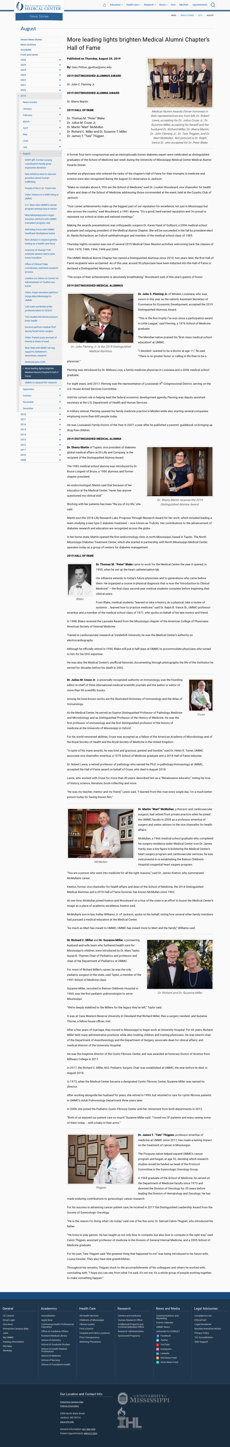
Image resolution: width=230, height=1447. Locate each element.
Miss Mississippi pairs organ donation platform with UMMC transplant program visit (41, 219)
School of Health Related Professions (54, 1350)
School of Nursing (50, 1360)
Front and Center (29, 54)
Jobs (5, 1333)
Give (173, 4)
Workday (7, 1350)
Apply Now (47, 1320)
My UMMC (8, 1337)
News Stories (39, 16)
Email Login (9, 1320)
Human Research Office (130, 1320)
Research (149, 4)
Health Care (132, 4)
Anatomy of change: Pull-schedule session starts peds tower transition (40, 254)
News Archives (28, 44)
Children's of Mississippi (91, 1320)
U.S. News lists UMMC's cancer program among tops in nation (41, 207)
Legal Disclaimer (202, 1324)
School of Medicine (51, 1356)
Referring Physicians (90, 1342)
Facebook (165, 1336)
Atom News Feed (168, 1362)
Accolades (26, 49)
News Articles (30, 102)
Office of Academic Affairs (54, 1331)
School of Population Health (55, 1364)
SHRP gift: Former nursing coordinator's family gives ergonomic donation (38, 164)
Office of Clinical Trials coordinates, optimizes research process (41, 268)
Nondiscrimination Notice (207, 1328)
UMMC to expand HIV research (41, 382)
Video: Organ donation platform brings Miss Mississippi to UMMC (41, 296)
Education (115, 4)
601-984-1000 (88, 1429)
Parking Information (13, 1342)
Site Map (7, 1346)
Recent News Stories (31, 39)
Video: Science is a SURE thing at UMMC (42, 196)
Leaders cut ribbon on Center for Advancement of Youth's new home (42, 282)
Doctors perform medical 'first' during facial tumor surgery (40, 329)
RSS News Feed (168, 1358)
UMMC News (163, 1327)
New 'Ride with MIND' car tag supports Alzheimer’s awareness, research (40, 351)
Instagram (165, 1349)
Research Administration (131, 1331)
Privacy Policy (201, 1333)
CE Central (8, 1316)
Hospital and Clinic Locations (94, 1333)
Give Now (8, 1324)
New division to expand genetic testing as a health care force (41, 241)
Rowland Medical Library (54, 1336)
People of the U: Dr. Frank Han (40, 188)
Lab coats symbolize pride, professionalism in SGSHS (39, 308)
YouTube (164, 1344)
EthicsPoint (200, 1320)
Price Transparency (89, 1337)
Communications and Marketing (167, 1317)
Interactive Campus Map (15, 1328)
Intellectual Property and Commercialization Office (131, 1325)
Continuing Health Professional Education (57, 1325)
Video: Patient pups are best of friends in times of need (41, 339)
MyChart (183, 4)
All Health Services (88, 1316)
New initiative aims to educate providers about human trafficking (40, 178)
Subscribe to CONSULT (168, 1331)
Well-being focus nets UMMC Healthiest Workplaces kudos (40, 231)
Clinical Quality (87, 1324)
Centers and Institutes (129, 1316)
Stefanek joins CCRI (35, 362)
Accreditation (48, 1316)
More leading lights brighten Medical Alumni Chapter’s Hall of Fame (41, 372)
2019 (200, 15)
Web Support (201, 1342)
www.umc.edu (67, 1422)
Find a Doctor (86, 1328)
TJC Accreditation (203, 1337)
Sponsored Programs (129, 1336)
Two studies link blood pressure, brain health (41, 318)
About (162, 4)
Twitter (163, 1340)
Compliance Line (203, 1316)
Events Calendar (164, 1322)
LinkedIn (164, 1353)
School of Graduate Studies (55, 1344)
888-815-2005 (90, 1433)
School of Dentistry (51, 1340)
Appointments (199, 4)
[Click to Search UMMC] (213, 5)
